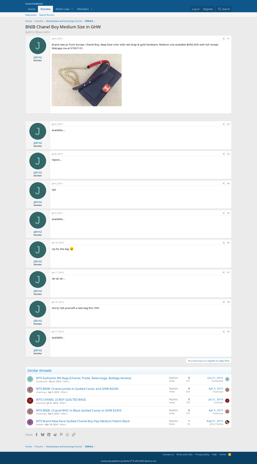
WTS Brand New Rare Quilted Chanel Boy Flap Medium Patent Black (83, 421)
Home (31, 9)
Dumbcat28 (41, 381)
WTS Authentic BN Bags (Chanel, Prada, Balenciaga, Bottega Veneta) (83, 378)
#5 (228, 213)
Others (66, 381)
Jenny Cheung (216, 424)
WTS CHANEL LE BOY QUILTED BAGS (61, 399)
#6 (228, 242)
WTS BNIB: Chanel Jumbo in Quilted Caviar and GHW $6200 (77, 389)
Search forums (46, 14)
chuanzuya (41, 392)
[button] (72, 9)
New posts (30, 14)
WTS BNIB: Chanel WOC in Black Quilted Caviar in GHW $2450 (79, 410)
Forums (45, 9)
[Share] (223, 39)
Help (214, 454)
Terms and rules (184, 454)
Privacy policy (202, 454)
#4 (228, 183)
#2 (228, 124)
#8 (228, 302)
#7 (228, 272)
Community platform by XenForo (128, 461)
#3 (228, 153)
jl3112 (31, 32)
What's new (62, 9)
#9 (228, 331)
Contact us (168, 454)
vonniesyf (40, 403)
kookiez (39, 424)
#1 (228, 38)
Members (83, 9)
